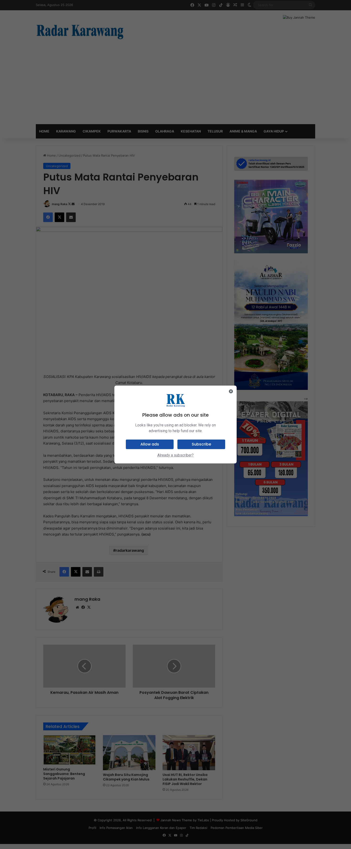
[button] (150, 444)
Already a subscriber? (175, 455)
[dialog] (175, 424)
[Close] (231, 391)
